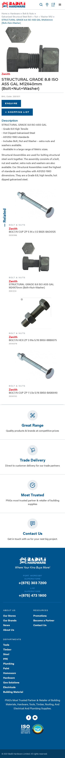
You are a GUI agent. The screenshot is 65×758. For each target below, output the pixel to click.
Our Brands (9, 620)
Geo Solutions (11, 682)
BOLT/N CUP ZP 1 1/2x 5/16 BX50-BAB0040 (33, 392)
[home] (13, 4)
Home (4, 13)
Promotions (40, 615)
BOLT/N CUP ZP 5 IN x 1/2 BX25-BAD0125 (32, 231)
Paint (6, 668)
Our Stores (9, 615)
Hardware (15, 13)
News (6, 625)
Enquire (11, 103)
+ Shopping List (17, 111)
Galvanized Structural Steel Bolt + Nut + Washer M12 (27, 16)
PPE (5, 659)
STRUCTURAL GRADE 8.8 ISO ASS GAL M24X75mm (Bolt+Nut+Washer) (31, 285)
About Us (8, 630)
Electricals (9, 687)
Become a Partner (43, 620)
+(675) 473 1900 (32, 595)
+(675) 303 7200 (32, 582)
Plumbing (8, 663)
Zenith (6, 74)
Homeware (9, 673)
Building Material (13, 692)
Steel (6, 654)
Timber (7, 649)
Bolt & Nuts (28, 13)
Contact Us (39, 625)
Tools (6, 644)
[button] (59, 4)
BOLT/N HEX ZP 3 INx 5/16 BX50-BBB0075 (33, 340)
